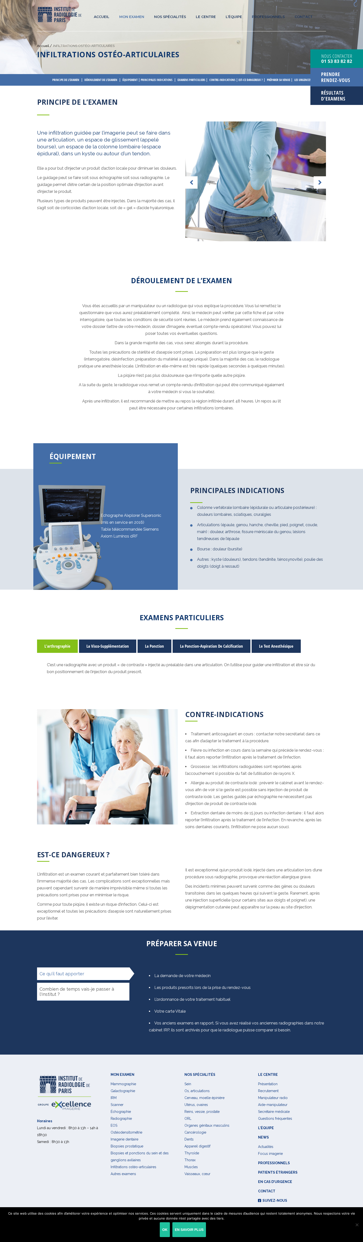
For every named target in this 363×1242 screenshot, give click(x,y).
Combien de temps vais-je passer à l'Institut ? (77, 991)
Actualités (265, 1147)
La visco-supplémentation (107, 646)
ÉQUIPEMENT (130, 80)
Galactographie (123, 1091)
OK (164, 1230)
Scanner (117, 1105)
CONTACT (304, 17)
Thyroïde (191, 1153)
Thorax (190, 1160)
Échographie (121, 1112)
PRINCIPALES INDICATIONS (156, 80)
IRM (114, 1098)
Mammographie (123, 1084)
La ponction (154, 646)
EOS (114, 1125)
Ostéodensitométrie (126, 1132)
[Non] (356, 1224)
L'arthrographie (57, 646)
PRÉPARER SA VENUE (278, 80)
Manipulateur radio (273, 1098)
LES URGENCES (302, 80)
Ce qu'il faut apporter (62, 973)
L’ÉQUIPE (234, 17)
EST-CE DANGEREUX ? (251, 80)
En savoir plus (189, 1230)
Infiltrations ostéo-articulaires (133, 1167)
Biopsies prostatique (127, 1146)
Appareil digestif (197, 1146)
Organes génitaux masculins (206, 1125)
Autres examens (123, 1174)
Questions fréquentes (275, 1119)
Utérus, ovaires (196, 1105)
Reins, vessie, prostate (202, 1112)
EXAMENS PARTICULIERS (191, 80)
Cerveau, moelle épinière (204, 1098)
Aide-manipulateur (272, 1105)
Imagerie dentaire (124, 1139)
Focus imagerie (270, 1154)
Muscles (191, 1167)
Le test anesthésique (276, 646)
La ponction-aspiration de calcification (211, 646)
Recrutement (268, 1091)
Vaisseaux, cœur (197, 1174)
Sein (187, 1084)
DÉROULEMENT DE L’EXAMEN (100, 80)
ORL (187, 1119)
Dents (189, 1139)
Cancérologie (195, 1132)
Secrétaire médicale (274, 1112)
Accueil (101, 17)
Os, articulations (197, 1091)
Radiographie (121, 1119)
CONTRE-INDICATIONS (222, 80)
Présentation (268, 1084)
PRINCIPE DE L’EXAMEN (65, 80)
